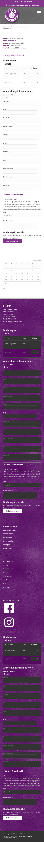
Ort (5, 160)
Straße (6, 118)
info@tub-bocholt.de (15, 321)
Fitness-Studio (8, 534)
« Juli (4, 288)
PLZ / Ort (6, 152)
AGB (5, 212)
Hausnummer (8, 126)
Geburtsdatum (8, 169)
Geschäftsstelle (8, 569)
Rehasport (6, 545)
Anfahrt (5, 580)
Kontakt (36, 5)
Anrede (6, 95)
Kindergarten (7, 548)
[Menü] (38, 11)
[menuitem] (15, 1)
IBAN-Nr (6, 185)
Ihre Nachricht (8, 221)
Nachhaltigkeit (27, 1)
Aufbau (5, 572)
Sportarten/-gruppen (10, 530)
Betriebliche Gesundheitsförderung (18, 5)
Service (5, 565)
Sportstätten (7, 576)
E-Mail (6, 143)
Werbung (6, 587)
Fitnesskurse (7, 537)
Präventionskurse (9, 541)
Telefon (6, 135)
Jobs (16, 1)
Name (5, 109)
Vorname (6, 101)
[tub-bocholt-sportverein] (11, 15)
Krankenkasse (8, 177)
